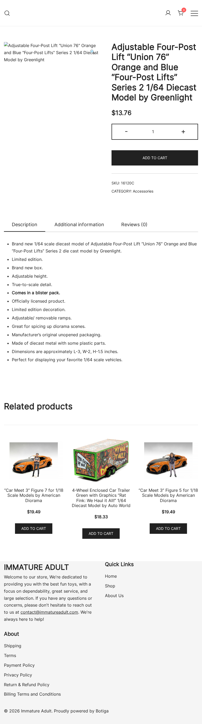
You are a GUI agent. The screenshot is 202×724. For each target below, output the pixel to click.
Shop (110, 585)
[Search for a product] (7, 13)
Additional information (79, 224)
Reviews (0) (134, 224)
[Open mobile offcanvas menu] (194, 13)
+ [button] (183, 131)
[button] (92, 51)
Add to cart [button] (33, 528)
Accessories (143, 191)
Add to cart (155, 158)
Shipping (12, 645)
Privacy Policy (18, 675)
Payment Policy (19, 665)
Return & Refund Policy (26, 684)
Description (24, 224)
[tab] (24, 225)
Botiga (102, 710)
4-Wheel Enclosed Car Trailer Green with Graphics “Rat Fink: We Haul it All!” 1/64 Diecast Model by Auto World (101, 498)
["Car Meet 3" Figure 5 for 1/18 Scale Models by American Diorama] (168, 460)
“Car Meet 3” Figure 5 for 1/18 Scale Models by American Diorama (168, 495)
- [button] (126, 131)
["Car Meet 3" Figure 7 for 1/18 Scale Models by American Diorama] (33, 460)
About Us (114, 595)
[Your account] (168, 13)
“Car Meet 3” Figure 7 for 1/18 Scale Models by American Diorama (33, 495)
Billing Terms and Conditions (32, 694)
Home (111, 576)
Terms (10, 655)
